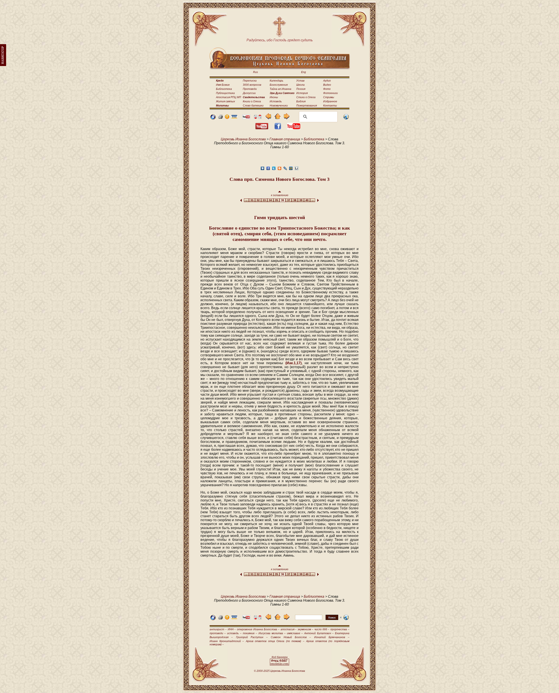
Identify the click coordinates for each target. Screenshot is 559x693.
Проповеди (250, 89)
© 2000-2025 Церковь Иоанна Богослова (279, 670)
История (302, 93)
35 (276, 200)
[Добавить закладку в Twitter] (273, 169)
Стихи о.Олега (306, 97)
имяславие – (295, 633)
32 (258, 200)
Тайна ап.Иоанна (280, 89)
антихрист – (218, 629)
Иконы (274, 97)
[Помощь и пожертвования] (234, 117)
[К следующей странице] (286, 118)
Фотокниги (330, 93)
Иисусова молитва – (272, 633)
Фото (327, 89)
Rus (255, 72)
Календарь (276, 80)
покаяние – (250, 633)
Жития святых (225, 101)
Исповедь (276, 101)
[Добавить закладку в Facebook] (268, 169)
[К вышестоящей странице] (277, 118)
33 (264, 200)
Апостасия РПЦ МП (228, 97)
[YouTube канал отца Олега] (246, 118)
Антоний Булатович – (318, 633)
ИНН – (232, 629)
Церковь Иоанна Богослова (243, 139)
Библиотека (224, 89)
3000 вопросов (252, 84)
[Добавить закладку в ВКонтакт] (262, 169)
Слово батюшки (253, 105)
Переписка (250, 80)
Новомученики (279, 105)
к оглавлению (279, 195)
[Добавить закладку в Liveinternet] (296, 169)
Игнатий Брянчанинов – (332, 637)
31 (252, 200)
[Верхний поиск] (318, 620)
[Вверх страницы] (260, 118)
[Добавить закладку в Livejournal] (285, 169)
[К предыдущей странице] (268, 118)
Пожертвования (306, 105)
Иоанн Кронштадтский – (227, 641)
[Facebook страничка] (277, 128)
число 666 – (322, 629)
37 (289, 200)
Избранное (330, 101)
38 (295, 200)
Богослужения (279, 84)
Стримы (328, 97)
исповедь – (234, 633)
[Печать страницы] (220, 118)
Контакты (330, 105)
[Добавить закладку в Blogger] (279, 169)
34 (270, 200)
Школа (300, 84)
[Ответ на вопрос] (227, 118)
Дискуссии (249, 93)
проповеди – (218, 633)
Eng (303, 72)
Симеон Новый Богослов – (291, 637)
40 (307, 200)
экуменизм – (305, 629)
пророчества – (339, 629)
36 (282, 200)
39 (301, 200)
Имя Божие (223, 84)
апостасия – (289, 629)
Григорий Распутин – (252, 637)
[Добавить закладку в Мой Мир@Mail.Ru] (290, 169)
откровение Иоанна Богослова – (258, 629)
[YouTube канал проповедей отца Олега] (293, 128)
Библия (300, 101)
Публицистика (225, 93)
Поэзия (300, 89)
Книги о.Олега (252, 101)
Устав (300, 80)
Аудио (327, 80)
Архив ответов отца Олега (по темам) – (275, 641)
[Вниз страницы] (255, 118)
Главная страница (284, 139)
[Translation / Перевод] (346, 119)
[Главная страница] (213, 119)
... (246, 200)
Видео (327, 84)
